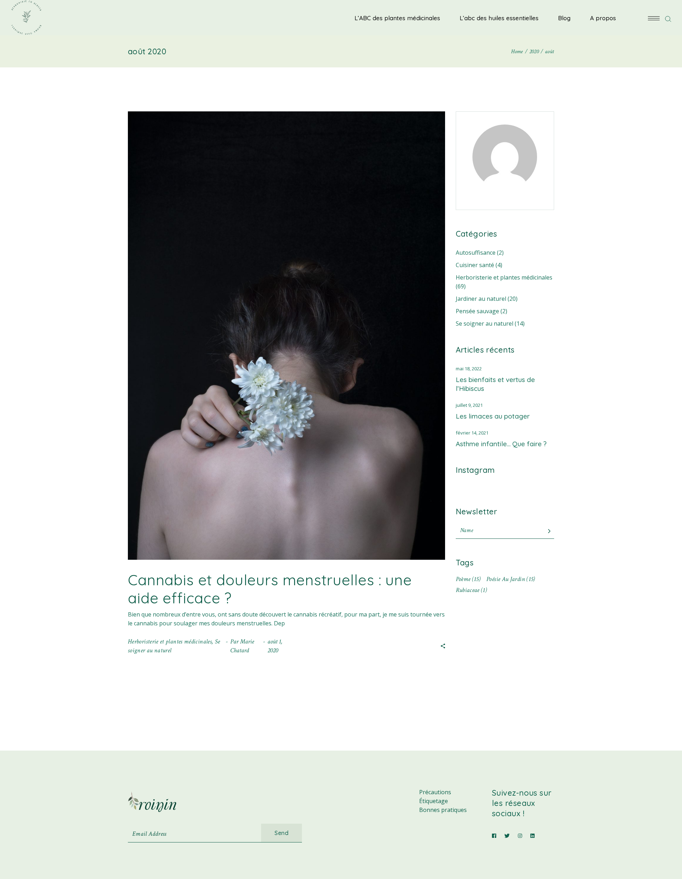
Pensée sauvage (477, 311)
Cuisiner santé (475, 265)
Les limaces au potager (493, 416)
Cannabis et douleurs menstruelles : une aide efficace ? (270, 588)
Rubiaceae (471, 590)
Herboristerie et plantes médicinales (170, 641)
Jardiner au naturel (481, 299)
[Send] (549, 531)
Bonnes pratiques (443, 810)
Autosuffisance (476, 252)
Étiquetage (433, 801)
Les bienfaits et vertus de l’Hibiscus (495, 384)
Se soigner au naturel (484, 323)
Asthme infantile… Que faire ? (501, 444)
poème (468, 579)
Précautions (435, 792)
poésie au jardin (510, 579)
